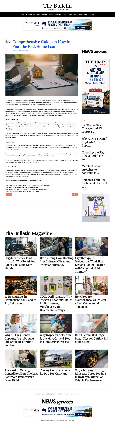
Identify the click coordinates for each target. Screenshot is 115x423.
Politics (70, 14)
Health (86, 14)
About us (44, 394)
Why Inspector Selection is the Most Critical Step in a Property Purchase (55, 338)
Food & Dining (78, 14)
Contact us (38, 394)
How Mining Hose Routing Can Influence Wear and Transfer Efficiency (56, 261)
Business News (30, 14)
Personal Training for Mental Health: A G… (94, 183)
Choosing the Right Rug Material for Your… (94, 155)
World (64, 14)
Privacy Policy (51, 394)
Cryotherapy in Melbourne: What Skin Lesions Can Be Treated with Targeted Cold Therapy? (90, 264)
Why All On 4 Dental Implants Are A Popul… (94, 142)
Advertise (66, 394)
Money (51, 14)
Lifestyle (44, 14)
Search (92, 14)
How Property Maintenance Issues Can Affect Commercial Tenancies (90, 301)
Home (22, 14)
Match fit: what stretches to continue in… (91, 169)
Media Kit (77, 394)
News (38, 14)
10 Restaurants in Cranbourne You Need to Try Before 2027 (20, 299)
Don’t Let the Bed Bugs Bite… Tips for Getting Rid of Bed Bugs (91, 338)
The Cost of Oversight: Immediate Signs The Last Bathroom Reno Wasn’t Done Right (21, 375)
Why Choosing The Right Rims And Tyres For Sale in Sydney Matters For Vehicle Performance (90, 375)
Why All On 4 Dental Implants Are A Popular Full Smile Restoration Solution (19, 340)
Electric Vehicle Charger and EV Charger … (92, 128)
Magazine (58, 14)
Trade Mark (59, 394)
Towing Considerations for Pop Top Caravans (55, 371)
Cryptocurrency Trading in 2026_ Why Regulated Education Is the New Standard (20, 263)
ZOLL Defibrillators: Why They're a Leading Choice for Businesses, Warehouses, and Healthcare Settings (56, 303)
